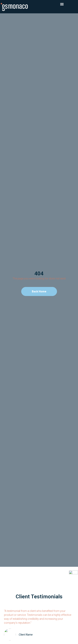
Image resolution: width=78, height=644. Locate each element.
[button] (62, 4)
